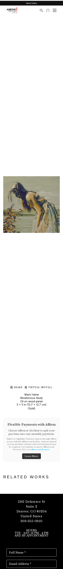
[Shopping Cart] (47, 10)
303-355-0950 (31, 521)
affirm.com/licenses (40, 449)
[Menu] (55, 10)
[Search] (41, 10)
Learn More (31, 456)
